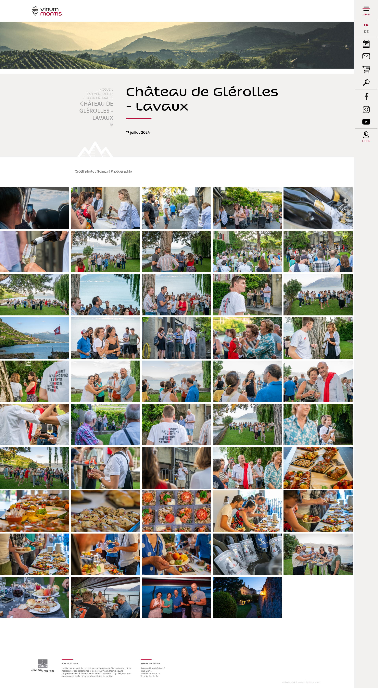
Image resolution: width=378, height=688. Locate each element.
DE (366, 31)
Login (366, 141)
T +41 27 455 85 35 (149, 676)
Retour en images (97, 98)
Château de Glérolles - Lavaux (96, 111)
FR (366, 25)
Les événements (99, 94)
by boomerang (313, 682)
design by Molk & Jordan (293, 682)
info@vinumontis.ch (150, 674)
